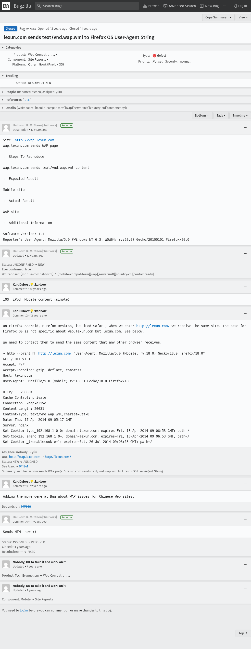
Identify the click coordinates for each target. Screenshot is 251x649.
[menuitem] (151, 6)
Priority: (144, 61)
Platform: (19, 64)
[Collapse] (245, 128)
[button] (239, 6)
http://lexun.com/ (153, 326)
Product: (19, 54)
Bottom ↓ (202, 115)
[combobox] (87, 6)
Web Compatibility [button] (43, 54)
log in (24, 610)
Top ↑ (243, 633)
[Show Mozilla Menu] (6, 6)
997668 (26, 506)
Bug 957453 (27, 29)
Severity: (171, 61)
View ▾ (243, 17)
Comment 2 (20, 315)
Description (20, 130)
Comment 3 (20, 486)
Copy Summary (215, 17)
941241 (23, 466)
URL (27, 100)
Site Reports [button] (38, 59)
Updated (18, 255)
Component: (17, 59)
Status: (21, 83)
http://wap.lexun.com (34, 140)
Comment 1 (20, 289)
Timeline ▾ (240, 115)
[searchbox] (87, 6)
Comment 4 (20, 521)
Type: (146, 55)
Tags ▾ (221, 115)
